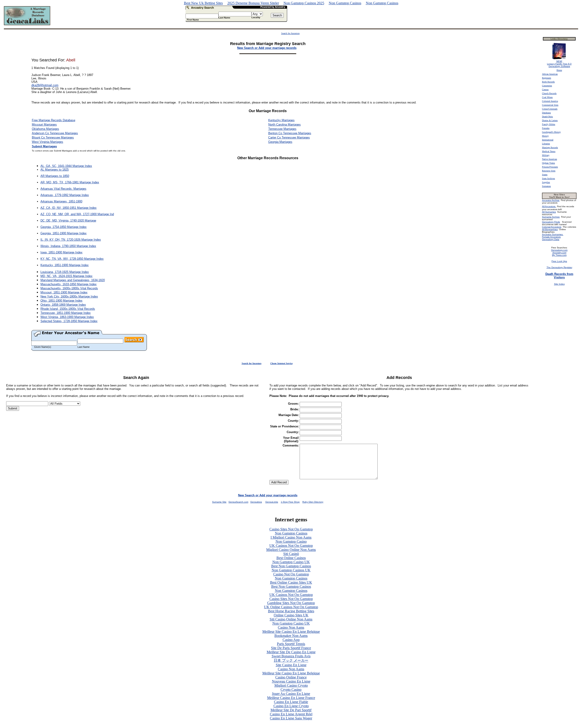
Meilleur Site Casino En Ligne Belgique (291, 631)
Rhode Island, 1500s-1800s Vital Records (67, 308)
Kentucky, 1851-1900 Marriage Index (64, 265)
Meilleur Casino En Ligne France (291, 698)
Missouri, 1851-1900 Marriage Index (64, 292)
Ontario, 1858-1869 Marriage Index (63, 304)
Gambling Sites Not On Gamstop (291, 603)
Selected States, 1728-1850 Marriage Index (69, 321)
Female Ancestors (551, 237)
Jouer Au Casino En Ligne (291, 694)
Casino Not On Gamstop (291, 574)
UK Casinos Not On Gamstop (291, 545)
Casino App (291, 640)
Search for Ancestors (290, 33)
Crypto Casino (291, 689)
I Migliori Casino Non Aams (291, 537)
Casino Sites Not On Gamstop (291, 529)
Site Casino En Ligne (291, 665)
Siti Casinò (291, 554)
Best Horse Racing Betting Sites (291, 611)
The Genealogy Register (559, 267)
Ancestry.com (559, 252)
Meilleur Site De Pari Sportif (291, 710)
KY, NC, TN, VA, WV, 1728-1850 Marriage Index (72, 258)
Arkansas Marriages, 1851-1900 (61, 201)
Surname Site (219, 502)
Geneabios (256, 502)
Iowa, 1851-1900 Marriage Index (61, 252)
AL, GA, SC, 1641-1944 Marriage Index (66, 166)
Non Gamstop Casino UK (291, 562)
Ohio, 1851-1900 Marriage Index (61, 300)
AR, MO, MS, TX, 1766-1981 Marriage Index (69, 182)
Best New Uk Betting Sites (203, 3)
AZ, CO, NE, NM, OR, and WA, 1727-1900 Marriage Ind (77, 214)
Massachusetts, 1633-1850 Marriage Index (68, 284)
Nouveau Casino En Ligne (291, 681)
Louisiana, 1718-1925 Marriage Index (64, 272)
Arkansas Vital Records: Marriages (63, 188)
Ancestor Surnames (552, 234)
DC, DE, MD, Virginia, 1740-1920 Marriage (68, 220)
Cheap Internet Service (281, 363)
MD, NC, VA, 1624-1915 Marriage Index (66, 276)
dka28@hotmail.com (44, 85)
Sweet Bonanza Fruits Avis (291, 656)
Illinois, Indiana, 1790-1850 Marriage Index (68, 246)
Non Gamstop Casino (291, 541)
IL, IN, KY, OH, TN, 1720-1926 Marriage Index (70, 239)
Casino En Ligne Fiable (291, 702)
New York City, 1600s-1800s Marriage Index (69, 296)
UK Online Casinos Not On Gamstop (291, 607)
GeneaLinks (271, 502)
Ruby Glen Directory (312, 502)
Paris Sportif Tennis (291, 644)
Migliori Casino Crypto (291, 685)
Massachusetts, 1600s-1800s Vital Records (69, 288)
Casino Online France (291, 677)
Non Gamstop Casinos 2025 (303, 3)
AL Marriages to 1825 (54, 169)
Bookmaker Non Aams (291, 636)
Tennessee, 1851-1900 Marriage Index (65, 313)
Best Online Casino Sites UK (291, 582)
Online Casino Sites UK (291, 615)
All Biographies (550, 229)
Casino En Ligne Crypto (291, 706)
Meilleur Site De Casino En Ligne (291, 652)
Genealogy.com (559, 250)
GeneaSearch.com (238, 502)
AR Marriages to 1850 (54, 176)
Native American (549, 159)
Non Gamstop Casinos (345, 3)
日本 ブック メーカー (291, 660)
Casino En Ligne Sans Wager (291, 718)
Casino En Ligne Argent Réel (291, 714)
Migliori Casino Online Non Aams (291, 550)
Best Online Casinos (291, 558)
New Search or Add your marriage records (267, 495)
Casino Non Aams (291, 627)
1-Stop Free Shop (290, 502)
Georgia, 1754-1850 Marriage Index (63, 227)
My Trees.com (559, 255)
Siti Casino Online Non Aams (291, 619)
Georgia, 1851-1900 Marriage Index (63, 233)
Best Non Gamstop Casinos (291, 566)
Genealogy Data (550, 239)
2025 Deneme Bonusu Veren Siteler (253, 3)
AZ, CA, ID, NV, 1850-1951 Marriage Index (68, 207)
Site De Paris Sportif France (291, 648)
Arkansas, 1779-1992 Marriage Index (64, 195)
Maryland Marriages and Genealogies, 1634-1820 (72, 280)
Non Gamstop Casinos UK (291, 570)
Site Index (559, 284)
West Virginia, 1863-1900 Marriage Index (67, 317)
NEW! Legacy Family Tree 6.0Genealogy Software (559, 64)
